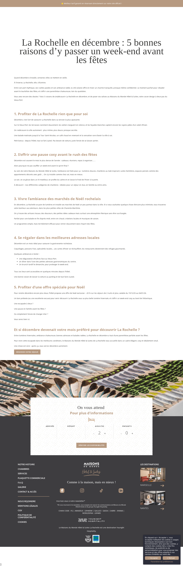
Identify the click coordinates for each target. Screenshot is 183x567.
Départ (71, 426)
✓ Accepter (153, 558)
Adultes (99, 426)
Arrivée (50, 426)
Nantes (144, 508)
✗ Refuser (171, 558)
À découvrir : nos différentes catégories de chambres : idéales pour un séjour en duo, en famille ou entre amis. (60, 185)
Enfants (127, 426)
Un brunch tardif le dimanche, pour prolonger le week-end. (44, 264)
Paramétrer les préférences (162, 562)
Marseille (146, 484)
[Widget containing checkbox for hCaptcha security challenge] (138, 386)
